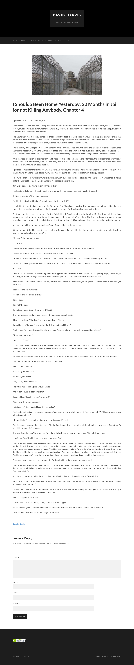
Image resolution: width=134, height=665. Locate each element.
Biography (48, 40)
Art (68, 40)
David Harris (67, 15)
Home (15, 40)
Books (23, 40)
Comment (17, 557)
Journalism (35, 40)
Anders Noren (110, 656)
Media (59, 40)
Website (16, 603)
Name (16, 582)
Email (15, 593)
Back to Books (19, 524)
